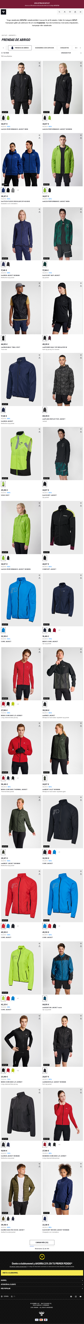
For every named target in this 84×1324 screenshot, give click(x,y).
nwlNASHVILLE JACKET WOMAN (54, 1082)
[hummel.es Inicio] (3, 12)
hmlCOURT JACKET (49, 495)
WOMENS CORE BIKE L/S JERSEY (54, 1156)
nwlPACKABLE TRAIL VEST (10, 347)
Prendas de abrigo (21, 48)
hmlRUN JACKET (7, 421)
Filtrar (6, 53)
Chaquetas (65, 48)
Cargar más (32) (42, 1242)
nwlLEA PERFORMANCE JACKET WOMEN (57, 129)
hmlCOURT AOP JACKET (51, 275)
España (6, 1296)
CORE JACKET (6, 641)
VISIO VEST (5, 495)
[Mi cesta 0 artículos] (75, 12)
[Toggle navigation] (59, 12)
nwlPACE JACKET (48, 715)
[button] (64, 12)
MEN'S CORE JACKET (50, 641)
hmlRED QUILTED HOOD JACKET (12, 1230)
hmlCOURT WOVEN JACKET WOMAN (55, 1230)
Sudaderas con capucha (46, 48)
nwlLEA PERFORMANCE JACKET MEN (14, 129)
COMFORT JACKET (49, 569)
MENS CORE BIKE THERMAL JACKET (14, 789)
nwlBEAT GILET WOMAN (51, 789)
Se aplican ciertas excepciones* (18, 1266)
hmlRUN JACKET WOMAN (10, 275)
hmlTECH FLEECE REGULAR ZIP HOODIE (15, 201)
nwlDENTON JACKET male (52, 1007)
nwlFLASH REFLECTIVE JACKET (53, 419)
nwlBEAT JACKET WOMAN (10, 863)
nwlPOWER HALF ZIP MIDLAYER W (54, 347)
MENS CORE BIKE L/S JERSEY (11, 715)
